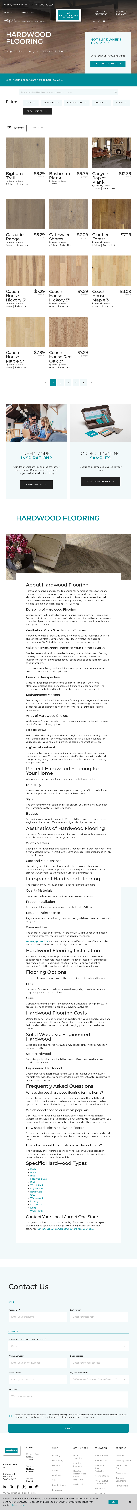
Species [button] (99, 103)
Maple (33, 1172)
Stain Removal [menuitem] (102, 1455)
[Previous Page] (46, 382)
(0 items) (104, 21)
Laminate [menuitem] (56, 1475)
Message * (13, 1389)
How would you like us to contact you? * (27, 1339)
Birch (33, 1169)
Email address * (77, 1356)
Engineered (36, 1188)
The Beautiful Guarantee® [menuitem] (101, 1482)
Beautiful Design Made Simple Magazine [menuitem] (79, 1475)
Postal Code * (14, 1373)
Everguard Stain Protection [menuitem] (100, 1468)
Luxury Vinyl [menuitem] (58, 1460)
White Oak (36, 1204)
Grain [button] (119, 103)
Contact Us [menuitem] (121, 1473)
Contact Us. (58, 80)
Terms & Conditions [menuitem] (121, 1479)
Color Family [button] (74, 103)
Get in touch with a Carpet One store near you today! (65, 1229)
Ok (113, 1502)
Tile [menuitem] (54, 1480)
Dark (32, 1182)
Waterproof (36, 1198)
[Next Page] (91, 382)
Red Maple (36, 1191)
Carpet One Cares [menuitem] (121, 1466)
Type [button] (28, 103)
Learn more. (18, 1505)
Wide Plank (36, 1211)
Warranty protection (37, 941)
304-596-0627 (47, 5)
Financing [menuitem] (57, 1490)
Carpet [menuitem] (55, 1470)
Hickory (34, 1201)
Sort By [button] (35, 128)
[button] (93, 21)
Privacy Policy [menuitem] (122, 1486)
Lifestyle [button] (49, 103)
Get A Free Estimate (106, 64)
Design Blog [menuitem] (79, 1484)
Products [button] (10, 12)
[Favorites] (98, 21)
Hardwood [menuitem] (57, 1465)
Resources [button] (27, 12)
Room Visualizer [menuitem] (78, 1456)
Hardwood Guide (116, 56)
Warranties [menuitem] (100, 1488)
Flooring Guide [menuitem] (102, 1476)
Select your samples (98, 481)
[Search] (115, 92)
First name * (14, 1310)
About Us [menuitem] (120, 1455)
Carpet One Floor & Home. (23, 1493)
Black (33, 1175)
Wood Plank (37, 1185)
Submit (68, 1428)
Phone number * (16, 1356)
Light (33, 1208)
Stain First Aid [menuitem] (101, 1460)
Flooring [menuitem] (56, 1455)
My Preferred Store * (79, 1373)
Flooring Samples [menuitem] (77, 1464)
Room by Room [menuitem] (123, 1460)
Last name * (75, 1310)
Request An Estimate (121, 12)
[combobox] (66, 92)
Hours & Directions (101, 12)
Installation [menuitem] (100, 1493)
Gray (32, 1195)
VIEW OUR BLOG (34, 484)
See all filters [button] (35, 111)
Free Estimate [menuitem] (59, 1485)
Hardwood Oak (38, 1179)
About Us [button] (9, 20)
